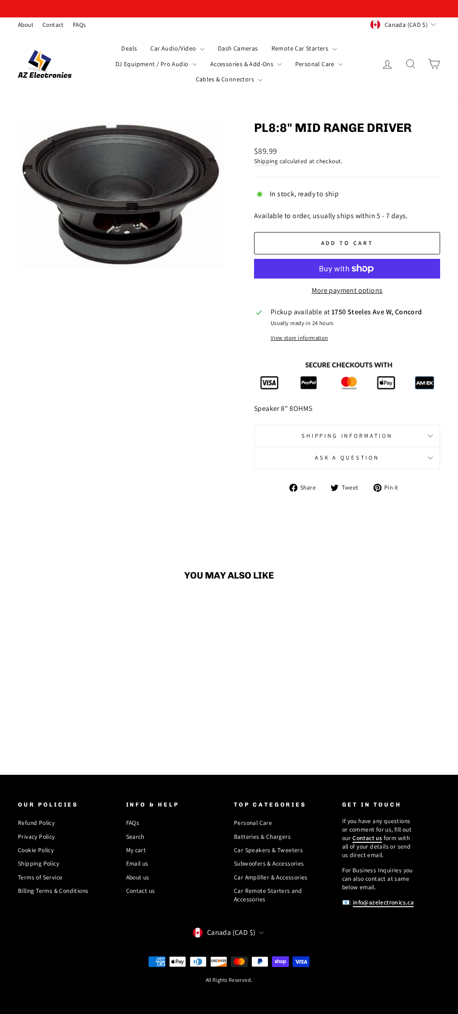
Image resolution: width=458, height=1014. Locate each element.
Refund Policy (36, 823)
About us (137, 877)
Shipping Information (347, 435)
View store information (299, 338)
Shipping (266, 161)
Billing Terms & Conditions (53, 891)
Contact (53, 25)
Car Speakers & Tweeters (268, 850)
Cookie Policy (36, 850)
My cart (136, 850)
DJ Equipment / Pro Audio (152, 64)
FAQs (79, 25)
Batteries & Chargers (262, 836)
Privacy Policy (36, 836)
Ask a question (347, 457)
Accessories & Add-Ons (242, 64)
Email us (137, 863)
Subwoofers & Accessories (269, 863)
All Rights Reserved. (229, 979)
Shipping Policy (38, 863)
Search (135, 836)
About (26, 25)
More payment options (347, 290)
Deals (129, 48)
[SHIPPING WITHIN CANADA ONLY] (229, 8)
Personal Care (315, 64)
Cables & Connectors (226, 79)
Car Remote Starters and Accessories (268, 895)
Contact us (140, 891)
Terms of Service (40, 877)
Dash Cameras (238, 48)
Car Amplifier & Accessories (271, 877)
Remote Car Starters (300, 48)
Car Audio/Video (173, 48)
